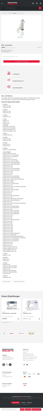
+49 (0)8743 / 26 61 (6, 356)
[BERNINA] (31, 333)
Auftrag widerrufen (15, 402)
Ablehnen (22, 409)
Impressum (23, 402)
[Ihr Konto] (37, 3)
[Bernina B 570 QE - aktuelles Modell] (11, 305)
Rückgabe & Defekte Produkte (28, 355)
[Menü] (2, 3)
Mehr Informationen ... (13, 409)
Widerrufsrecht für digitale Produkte (29, 358)
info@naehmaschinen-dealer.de (8, 357)
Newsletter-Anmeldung (6, 359)
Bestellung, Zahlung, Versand (28, 353)
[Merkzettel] (33, 3)
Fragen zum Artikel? (6, 281)
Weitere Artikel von (19, 281)
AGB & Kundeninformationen (28, 360)
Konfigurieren (28, 409)
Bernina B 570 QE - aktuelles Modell (9, 313)
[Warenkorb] (40, 3)
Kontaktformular (26, 350)
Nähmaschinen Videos (6, 385)
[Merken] (18, 309)
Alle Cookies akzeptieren (36, 409)
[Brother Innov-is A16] (32, 305)
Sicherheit (4, 386)
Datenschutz (29, 402)
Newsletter (25, 352)
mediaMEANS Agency (26, 404)
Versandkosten (21, 397)
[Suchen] (40, 8)
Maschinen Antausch (6, 373)
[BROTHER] (12, 333)
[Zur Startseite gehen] (12, 3)
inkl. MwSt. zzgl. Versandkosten (11, 47)
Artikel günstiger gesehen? (7, 376)
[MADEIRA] (21, 333)
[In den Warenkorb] (18, 319)
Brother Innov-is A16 (27, 313)
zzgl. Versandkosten (9, 316)
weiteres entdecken (5, 322)
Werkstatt (4, 375)
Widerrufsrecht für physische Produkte (30, 357)
